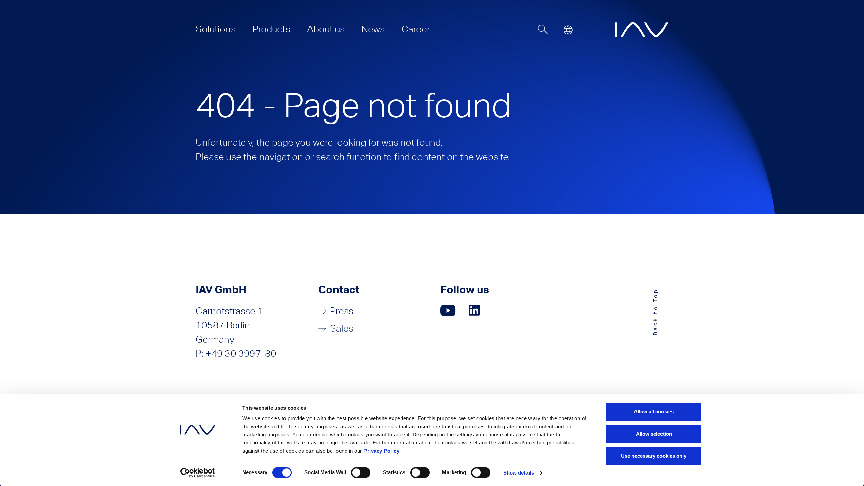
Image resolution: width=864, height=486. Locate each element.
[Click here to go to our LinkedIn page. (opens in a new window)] (475, 310)
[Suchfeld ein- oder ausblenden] (543, 30)
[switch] (360, 472)
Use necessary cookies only (653, 456)
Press (341, 310)
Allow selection (654, 434)
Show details (518, 473)
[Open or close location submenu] (568, 30)
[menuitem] (216, 29)
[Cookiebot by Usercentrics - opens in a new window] (197, 473)
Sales (341, 328)
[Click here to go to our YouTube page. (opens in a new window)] (448, 310)
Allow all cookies (654, 411)
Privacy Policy (381, 451)
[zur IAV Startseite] (641, 29)
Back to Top (655, 311)
